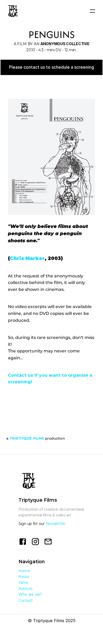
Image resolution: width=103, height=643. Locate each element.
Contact (25, 600)
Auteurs (25, 588)
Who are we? (30, 594)
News (23, 576)
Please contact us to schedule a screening (51, 67)
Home (24, 571)
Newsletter (55, 523)
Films (23, 582)
